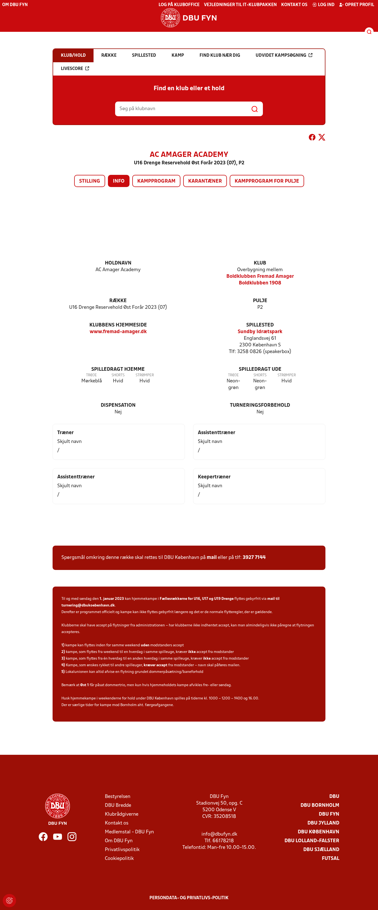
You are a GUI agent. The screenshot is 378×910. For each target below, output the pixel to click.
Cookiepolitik (119, 858)
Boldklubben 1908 (260, 283)
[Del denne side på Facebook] (312, 138)
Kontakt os (294, 5)
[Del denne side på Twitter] (321, 138)
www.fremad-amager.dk (118, 332)
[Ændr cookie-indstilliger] (9, 900)
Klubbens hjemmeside (118, 325)
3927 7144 (254, 557)
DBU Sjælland (321, 849)
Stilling (89, 181)
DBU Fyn (329, 814)
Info (119, 181)
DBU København (318, 832)
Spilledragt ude (260, 369)
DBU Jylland (323, 823)
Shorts (118, 375)
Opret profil (359, 5)
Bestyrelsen (117, 796)
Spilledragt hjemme (118, 369)
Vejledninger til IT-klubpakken (240, 5)
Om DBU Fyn (15, 5)
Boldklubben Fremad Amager (260, 276)
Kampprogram (156, 181)
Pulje (260, 301)
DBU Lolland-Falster (311, 841)
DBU (334, 796)
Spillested (260, 325)
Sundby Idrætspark (260, 332)
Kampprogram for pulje (267, 181)
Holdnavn (118, 263)
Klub (260, 263)
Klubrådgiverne (121, 814)
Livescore (72, 69)
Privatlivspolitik (122, 849)
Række (118, 301)
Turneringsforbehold (260, 405)
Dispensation (118, 405)
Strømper (145, 375)
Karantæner (205, 181)
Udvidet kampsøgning (281, 56)
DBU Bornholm (320, 805)
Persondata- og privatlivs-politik (189, 898)
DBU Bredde (118, 805)
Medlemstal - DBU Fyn (129, 832)
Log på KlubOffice (179, 5)
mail (212, 557)
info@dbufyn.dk (219, 834)
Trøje (91, 375)
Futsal (330, 858)
